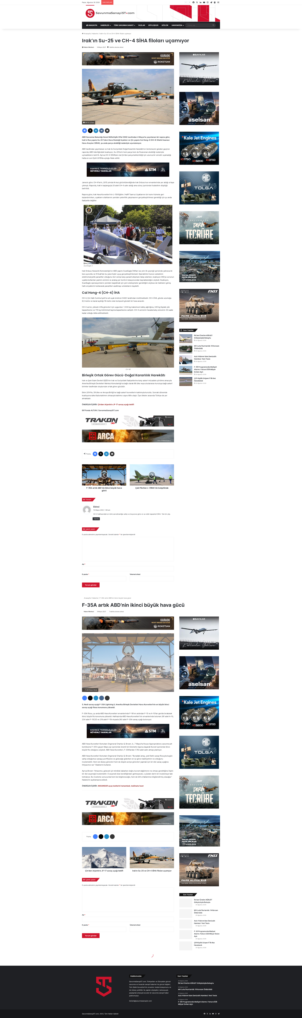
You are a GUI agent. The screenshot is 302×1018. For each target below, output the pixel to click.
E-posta (85, 574)
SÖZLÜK (165, 25)
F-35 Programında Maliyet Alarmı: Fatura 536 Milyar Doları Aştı (205, 369)
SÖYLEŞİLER (153, 25)
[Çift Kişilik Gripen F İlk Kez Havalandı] (185, 381)
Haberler (95, 33)
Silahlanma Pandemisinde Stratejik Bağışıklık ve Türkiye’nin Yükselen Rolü (143, 2)
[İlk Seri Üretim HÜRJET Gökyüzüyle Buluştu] (185, 338)
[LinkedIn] (96, 130)
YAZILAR (141, 25)
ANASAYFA (92, 25)
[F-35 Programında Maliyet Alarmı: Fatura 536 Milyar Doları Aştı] (185, 370)
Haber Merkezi (89, 47)
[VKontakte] (101, 130)
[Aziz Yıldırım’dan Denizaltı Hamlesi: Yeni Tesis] (185, 359)
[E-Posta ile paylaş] (107, 130)
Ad (83, 564)
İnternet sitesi (135, 574)
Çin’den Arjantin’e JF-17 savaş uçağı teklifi (116, 404)
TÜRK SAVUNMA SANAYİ (123, 25)
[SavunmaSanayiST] (151, 13)
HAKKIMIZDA (177, 25)
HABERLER (105, 25)
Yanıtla (96, 519)
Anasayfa (87, 33)
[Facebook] (84, 130)
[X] (90, 130)
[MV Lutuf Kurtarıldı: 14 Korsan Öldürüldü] (185, 349)
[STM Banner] (128, 171)
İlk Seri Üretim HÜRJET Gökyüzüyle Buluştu (203, 336)
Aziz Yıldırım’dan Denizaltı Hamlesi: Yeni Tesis (205, 357)
